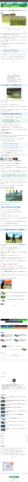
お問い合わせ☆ (23, 478)
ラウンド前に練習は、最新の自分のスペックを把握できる (14, 81)
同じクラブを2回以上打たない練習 (11, 80)
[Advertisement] (14, 67)
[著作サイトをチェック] (7, 326)
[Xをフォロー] (20, 326)
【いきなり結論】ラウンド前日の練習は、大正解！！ (14, 75)
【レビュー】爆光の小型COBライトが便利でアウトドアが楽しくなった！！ (12, 449)
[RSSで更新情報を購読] (20, 328)
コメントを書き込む (14, 355)
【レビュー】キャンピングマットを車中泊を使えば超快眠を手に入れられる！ (12, 451)
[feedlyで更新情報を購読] (7, 328)
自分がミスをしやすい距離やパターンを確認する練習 (14, 79)
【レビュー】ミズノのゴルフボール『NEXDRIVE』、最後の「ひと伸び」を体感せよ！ (13, 454)
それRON (14, 383)
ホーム (5, 478)
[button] (9, 29)
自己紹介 (14, 478)
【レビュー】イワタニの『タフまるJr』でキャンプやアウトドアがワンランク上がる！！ (14, 448)
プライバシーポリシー (14, 479)
